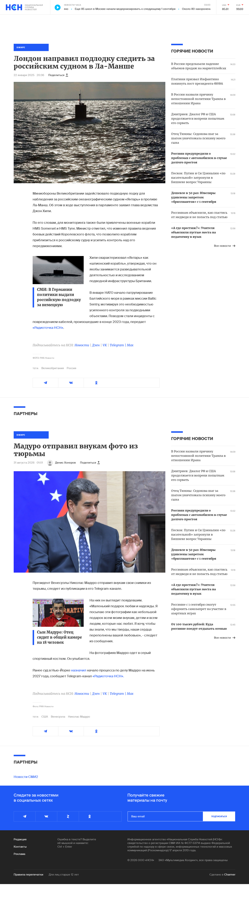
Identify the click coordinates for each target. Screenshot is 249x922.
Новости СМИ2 (26, 777)
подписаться (219, 816)
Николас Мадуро (79, 716)
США (44, 716)
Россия (71, 368)
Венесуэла (58, 716)
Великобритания (52, 368)
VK (105, 345)
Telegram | (118, 345)
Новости (82, 345)
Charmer (229, 874)
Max (130, 345)
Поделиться (56, 75)
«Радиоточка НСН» (48, 328)
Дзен (96, 345)
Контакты (20, 847)
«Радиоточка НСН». (108, 676)
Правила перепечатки (28, 874)
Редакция (20, 839)
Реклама (19, 854)
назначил (78, 670)
